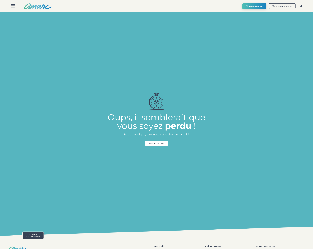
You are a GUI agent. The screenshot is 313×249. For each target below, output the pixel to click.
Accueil (159, 246)
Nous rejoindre (254, 6)
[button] (301, 6)
